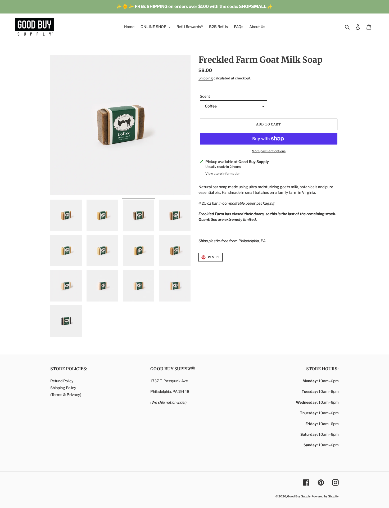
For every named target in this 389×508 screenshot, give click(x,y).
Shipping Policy (63, 387)
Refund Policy (62, 381)
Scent (205, 96)
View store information (222, 174)
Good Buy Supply (299, 496)
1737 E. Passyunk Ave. (169, 381)
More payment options (269, 151)
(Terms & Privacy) (65, 394)
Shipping (205, 78)
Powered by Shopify (325, 496)
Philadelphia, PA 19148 (169, 391)
